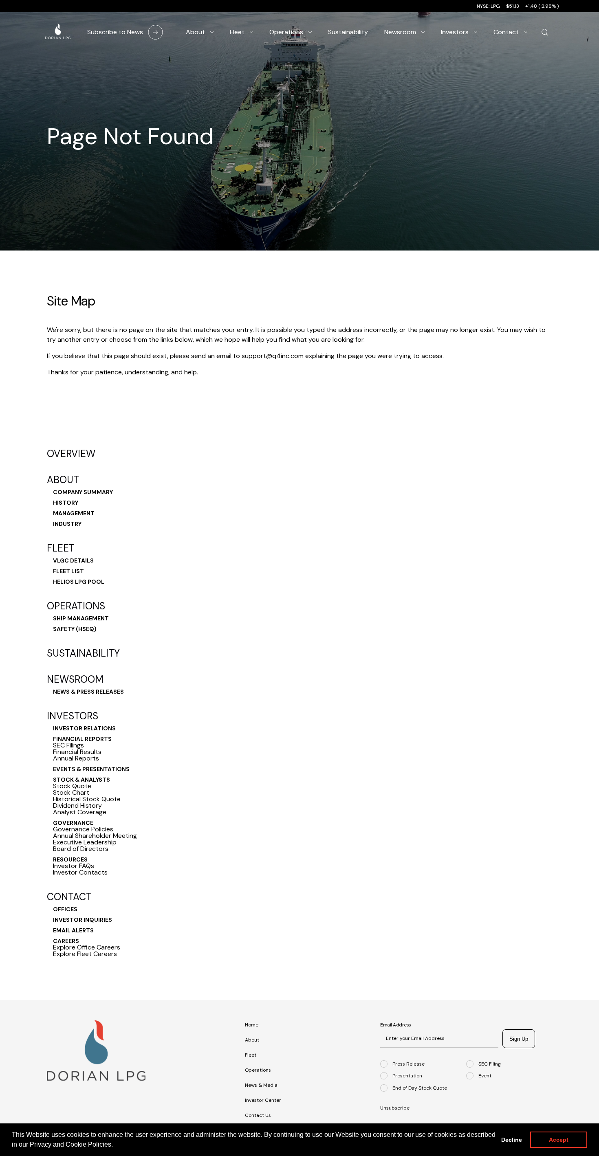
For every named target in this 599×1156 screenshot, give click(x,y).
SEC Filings (68, 745)
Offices (65, 909)
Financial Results (77, 752)
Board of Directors (80, 849)
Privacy (41, 1144)
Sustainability (83, 653)
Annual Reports (76, 758)
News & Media (261, 1085)
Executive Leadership (85, 842)
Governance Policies (83, 829)
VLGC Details (73, 560)
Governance (73, 823)
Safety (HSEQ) (75, 629)
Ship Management (81, 618)
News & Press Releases (88, 691)
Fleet (61, 548)
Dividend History (77, 805)
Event (484, 1075)
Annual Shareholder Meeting (95, 836)
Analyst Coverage (79, 812)
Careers (66, 941)
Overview (71, 454)
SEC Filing (489, 1064)
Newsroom (75, 679)
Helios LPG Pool (78, 582)
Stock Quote (72, 786)
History (65, 502)
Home (251, 1025)
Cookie (77, 1144)
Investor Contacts (80, 872)
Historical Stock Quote (87, 799)
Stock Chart (71, 792)
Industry (67, 524)
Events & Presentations (91, 769)
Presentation (407, 1075)
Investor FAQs (73, 866)
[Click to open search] (544, 33)
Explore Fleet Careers (85, 954)
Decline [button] (511, 1139)
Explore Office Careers (86, 947)
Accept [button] (558, 1139)
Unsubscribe (395, 1108)
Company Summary (83, 492)
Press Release (408, 1064)
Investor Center (263, 1100)
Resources (70, 859)
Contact (69, 897)
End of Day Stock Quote (419, 1088)
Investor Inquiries (82, 920)
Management (74, 513)
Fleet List (68, 571)
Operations (76, 606)
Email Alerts (73, 930)
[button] (116, 1145)
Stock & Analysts (81, 779)
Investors (72, 716)
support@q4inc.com (273, 356)
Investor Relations (84, 728)
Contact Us (258, 1115)
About (63, 480)
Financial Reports (82, 739)
